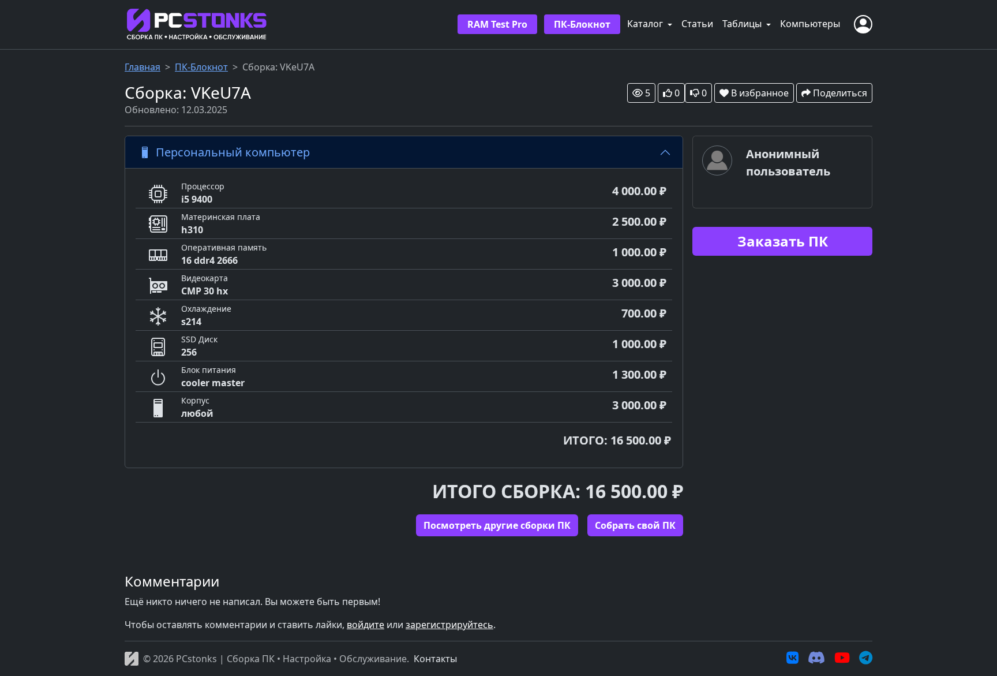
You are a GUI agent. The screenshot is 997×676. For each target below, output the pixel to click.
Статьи (697, 23)
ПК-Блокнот (582, 24)
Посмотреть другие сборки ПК (497, 525)
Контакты (435, 658)
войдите (365, 624)
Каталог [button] (646, 23)
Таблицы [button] (743, 23)
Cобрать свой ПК (635, 525)
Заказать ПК (782, 241)
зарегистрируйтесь (449, 624)
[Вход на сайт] (863, 24)
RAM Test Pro (497, 24)
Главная (142, 67)
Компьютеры (810, 23)
